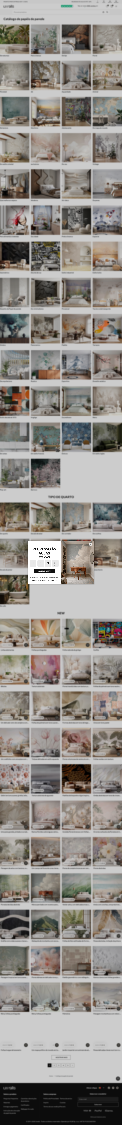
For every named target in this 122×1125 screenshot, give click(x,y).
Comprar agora (44, 571)
